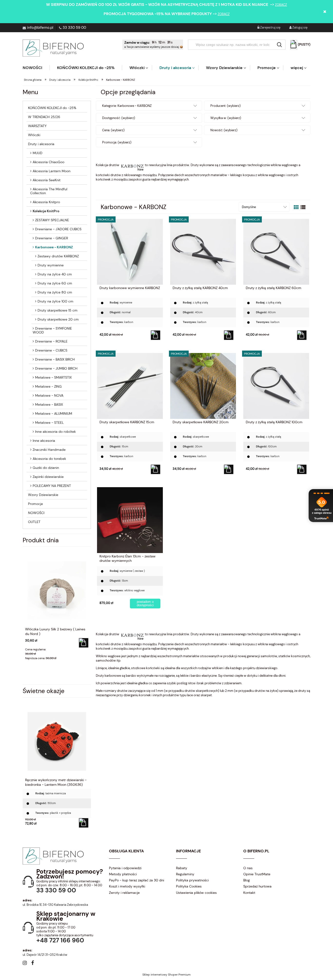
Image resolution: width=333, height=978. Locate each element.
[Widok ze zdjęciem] (296, 207)
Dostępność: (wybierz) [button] (118, 118)
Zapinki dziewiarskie (48, 476)
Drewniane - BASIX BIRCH (55, 359)
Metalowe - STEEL (49, 422)
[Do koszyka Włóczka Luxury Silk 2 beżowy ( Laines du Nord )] (83, 643)
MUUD (37, 153)
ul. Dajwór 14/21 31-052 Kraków (45, 955)
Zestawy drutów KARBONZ (58, 256)
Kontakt (249, 892)
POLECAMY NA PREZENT (52, 486)
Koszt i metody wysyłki (127, 886)
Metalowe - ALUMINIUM (53, 413)
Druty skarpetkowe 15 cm (58, 310)
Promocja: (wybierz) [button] (116, 142)
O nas (248, 868)
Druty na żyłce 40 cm (55, 274)
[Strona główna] (53, 48)
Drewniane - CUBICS (51, 350)
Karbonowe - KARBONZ (54, 247)
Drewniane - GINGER (51, 238)
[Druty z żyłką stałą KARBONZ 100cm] (276, 386)
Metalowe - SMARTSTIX (53, 377)
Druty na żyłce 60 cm (55, 283)
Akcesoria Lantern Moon (51, 171)
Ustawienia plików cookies (196, 892)
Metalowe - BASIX (49, 404)
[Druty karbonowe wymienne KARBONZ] (130, 251)
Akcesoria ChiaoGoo (48, 162)
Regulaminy (185, 874)
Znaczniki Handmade (49, 449)
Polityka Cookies (189, 886)
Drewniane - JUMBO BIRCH (56, 368)
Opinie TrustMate (256, 874)
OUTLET (34, 522)
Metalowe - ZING (48, 386)
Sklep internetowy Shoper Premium (166, 975)
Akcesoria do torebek (49, 458)
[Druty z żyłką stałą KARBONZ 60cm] (276, 251)
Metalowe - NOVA (49, 395)
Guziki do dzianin (46, 467)
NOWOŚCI (36, 513)
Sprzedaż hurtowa (257, 886)
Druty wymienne (51, 265)
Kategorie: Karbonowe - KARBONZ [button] (127, 106)
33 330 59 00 (74, 27)
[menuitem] (36, 67)
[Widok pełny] (303, 207)
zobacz (281, 5)
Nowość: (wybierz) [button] (223, 130)
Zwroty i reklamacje (124, 892)
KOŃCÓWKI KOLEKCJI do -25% (52, 108)
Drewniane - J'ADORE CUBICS (58, 229)
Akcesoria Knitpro (46, 202)
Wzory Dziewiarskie (43, 495)
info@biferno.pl (40, 27)
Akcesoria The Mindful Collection (48, 191)
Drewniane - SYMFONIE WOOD (52, 330)
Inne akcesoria (44, 440)
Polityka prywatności (192, 880)
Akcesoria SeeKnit (46, 180)
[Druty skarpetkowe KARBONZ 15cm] (130, 386)
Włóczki (34, 135)
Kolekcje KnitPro (46, 211)
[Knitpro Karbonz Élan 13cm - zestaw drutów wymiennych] (130, 520)
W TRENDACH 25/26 (44, 117)
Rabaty (181, 868)
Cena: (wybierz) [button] (113, 130)
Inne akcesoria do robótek (55, 431)
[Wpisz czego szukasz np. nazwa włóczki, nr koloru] (279, 45)
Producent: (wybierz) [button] (225, 106)
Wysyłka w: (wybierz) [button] (225, 118)
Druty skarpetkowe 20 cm (58, 319)
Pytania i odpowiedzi (125, 868)
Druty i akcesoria (41, 144)
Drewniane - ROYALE (51, 341)
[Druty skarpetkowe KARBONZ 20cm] (203, 386)
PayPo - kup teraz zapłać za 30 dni (136, 880)
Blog (246, 880)
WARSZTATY (37, 126)
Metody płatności (123, 874)
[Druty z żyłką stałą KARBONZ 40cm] (203, 251)
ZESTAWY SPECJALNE (52, 220)
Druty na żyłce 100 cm (55, 301)
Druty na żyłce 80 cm (55, 292)
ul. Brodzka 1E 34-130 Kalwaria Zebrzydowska (55, 905)
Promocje (35, 504)
